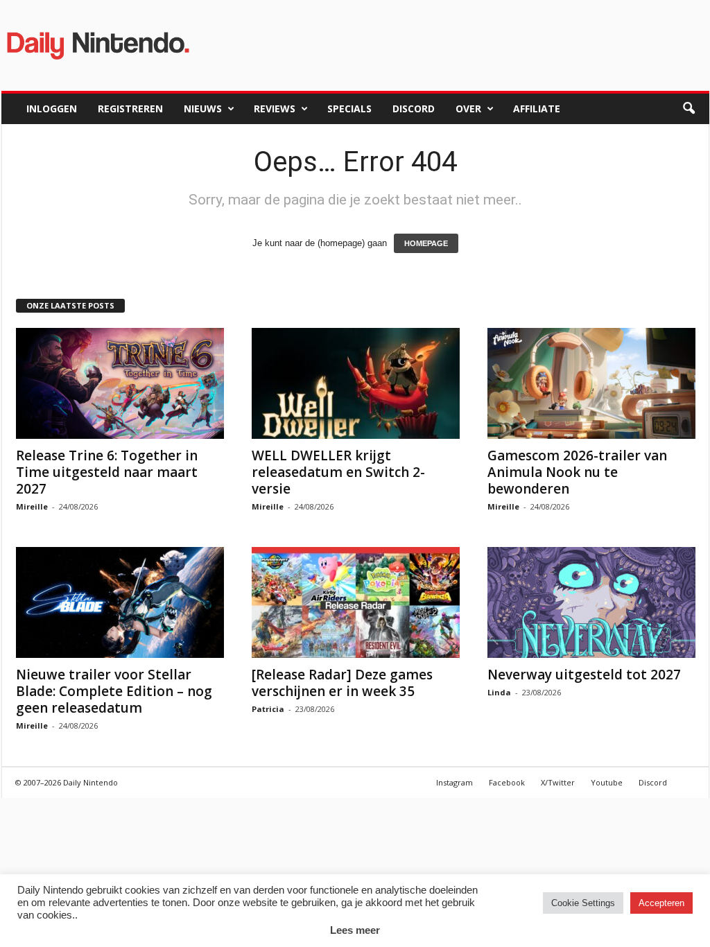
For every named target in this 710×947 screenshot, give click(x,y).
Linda (499, 692)
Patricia (268, 709)
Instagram (454, 782)
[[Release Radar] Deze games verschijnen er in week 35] (356, 602)
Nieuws (203, 108)
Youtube (607, 782)
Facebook (507, 782)
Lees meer (355, 930)
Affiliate (536, 108)
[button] (688, 109)
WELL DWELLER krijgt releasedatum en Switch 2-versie (338, 472)
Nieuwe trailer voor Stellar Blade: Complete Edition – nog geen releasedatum (114, 691)
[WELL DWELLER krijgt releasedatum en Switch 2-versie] (356, 383)
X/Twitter (558, 782)
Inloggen (51, 108)
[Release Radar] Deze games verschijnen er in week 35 (342, 683)
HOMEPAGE (426, 243)
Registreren (130, 108)
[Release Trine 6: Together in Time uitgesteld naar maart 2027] (120, 383)
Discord (413, 108)
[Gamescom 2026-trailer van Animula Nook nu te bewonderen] (591, 383)
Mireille (32, 506)
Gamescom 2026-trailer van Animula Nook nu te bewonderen (577, 472)
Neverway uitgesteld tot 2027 (584, 675)
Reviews (274, 108)
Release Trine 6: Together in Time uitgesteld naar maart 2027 (107, 472)
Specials (349, 108)
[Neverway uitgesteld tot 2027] (591, 602)
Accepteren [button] (661, 903)
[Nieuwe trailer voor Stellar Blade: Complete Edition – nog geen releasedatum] (120, 602)
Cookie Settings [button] (583, 903)
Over (468, 108)
